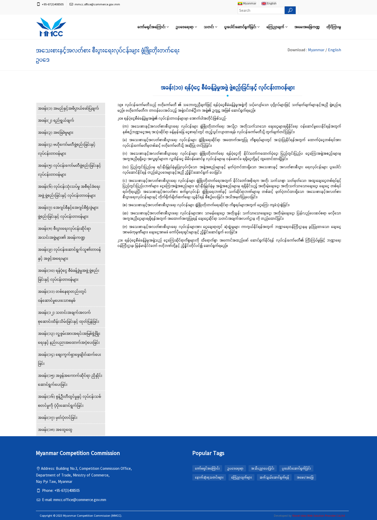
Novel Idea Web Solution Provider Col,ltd (318, 515)
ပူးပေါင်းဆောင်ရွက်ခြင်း (240, 26)
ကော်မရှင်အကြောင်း (151, 26)
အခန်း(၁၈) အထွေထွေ (55, 430)
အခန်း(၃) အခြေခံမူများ (55, 132)
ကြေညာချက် (275, 26)
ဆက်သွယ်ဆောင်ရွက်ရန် (274, 477)
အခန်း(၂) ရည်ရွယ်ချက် (56, 120)
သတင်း (209, 26)
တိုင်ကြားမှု (333, 26)
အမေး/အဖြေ (305, 477)
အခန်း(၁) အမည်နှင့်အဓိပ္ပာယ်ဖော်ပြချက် (68, 108)
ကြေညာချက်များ (241, 477)
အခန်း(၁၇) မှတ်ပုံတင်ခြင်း (57, 418)
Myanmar (249, 3)
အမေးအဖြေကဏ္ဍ (307, 26)
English (271, 3)
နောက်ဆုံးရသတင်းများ (209, 477)
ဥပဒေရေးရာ (185, 26)
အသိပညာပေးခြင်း (262, 468)
